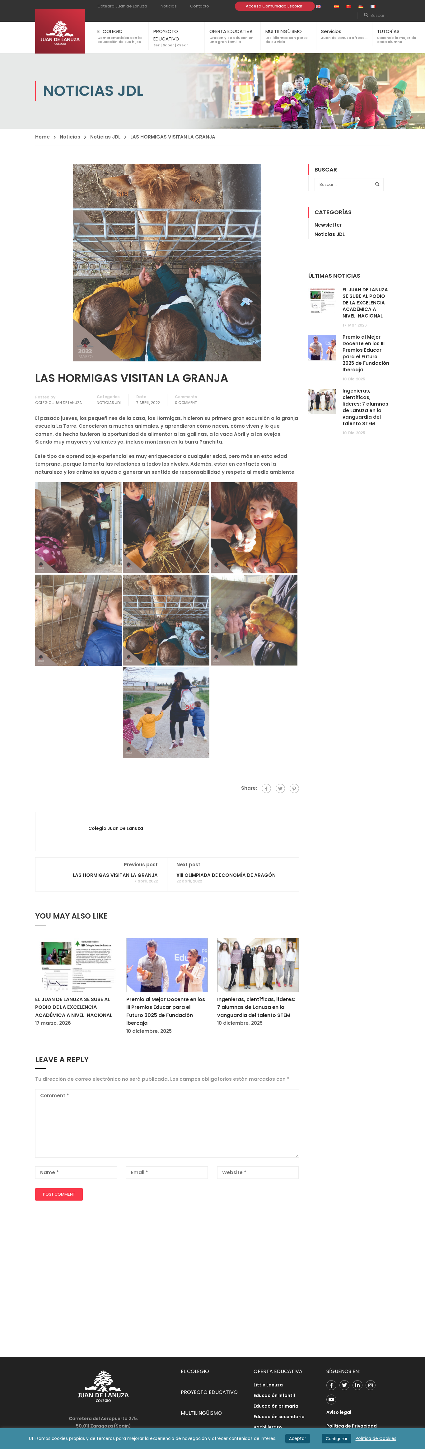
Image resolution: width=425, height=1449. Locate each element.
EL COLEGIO (110, 31)
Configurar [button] (337, 1439)
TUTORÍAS (388, 31)
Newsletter (328, 225)
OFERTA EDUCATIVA (231, 31)
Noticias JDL (105, 137)
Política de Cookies (376, 1439)
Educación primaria (276, 1406)
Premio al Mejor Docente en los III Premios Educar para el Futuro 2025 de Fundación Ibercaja (366, 353)
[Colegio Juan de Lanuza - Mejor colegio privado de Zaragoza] (60, 31)
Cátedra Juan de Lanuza (122, 6)
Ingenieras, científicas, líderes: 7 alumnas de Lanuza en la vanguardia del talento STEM (256, 1007)
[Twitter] (280, 788)
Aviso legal (338, 1412)
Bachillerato (268, 1427)
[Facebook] (266, 788)
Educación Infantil (274, 1395)
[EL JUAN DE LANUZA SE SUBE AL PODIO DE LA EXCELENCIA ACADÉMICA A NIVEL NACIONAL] (76, 964)
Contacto (199, 6)
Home (42, 137)
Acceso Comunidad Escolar (274, 6)
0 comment (186, 402)
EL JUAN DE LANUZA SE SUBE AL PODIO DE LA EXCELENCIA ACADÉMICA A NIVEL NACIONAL (73, 1007)
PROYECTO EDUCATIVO (209, 1392)
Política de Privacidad (351, 1426)
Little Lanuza (268, 1385)
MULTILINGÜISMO (283, 31)
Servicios (331, 31)
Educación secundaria (279, 1417)
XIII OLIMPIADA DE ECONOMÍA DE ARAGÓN (226, 875)
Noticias (169, 6)
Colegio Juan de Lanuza (58, 402)
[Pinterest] (294, 788)
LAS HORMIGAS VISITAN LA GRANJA (115, 875)
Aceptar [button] (297, 1439)
